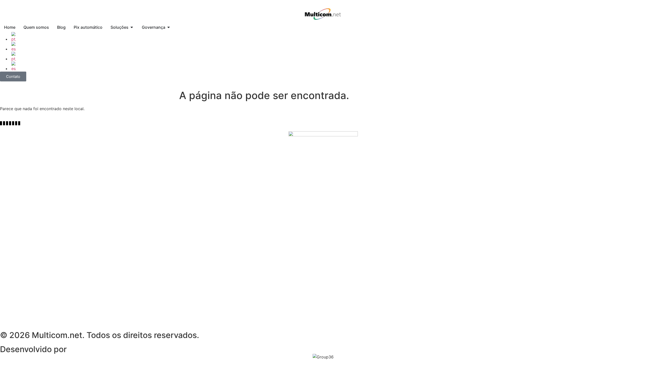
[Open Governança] (169, 27)
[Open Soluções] (132, 27)
